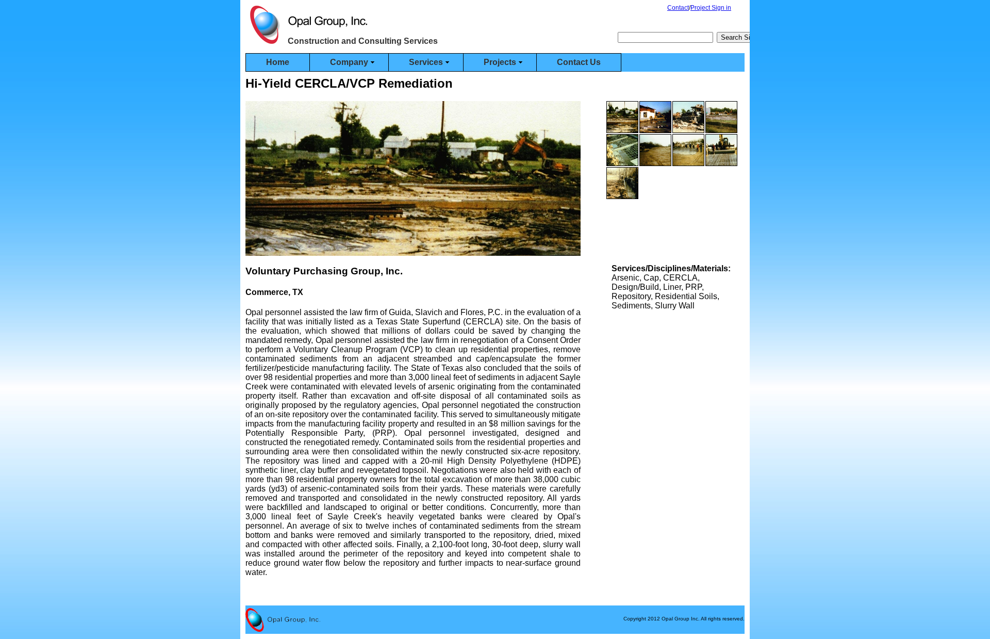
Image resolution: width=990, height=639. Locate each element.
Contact (678, 7)
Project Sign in (710, 7)
